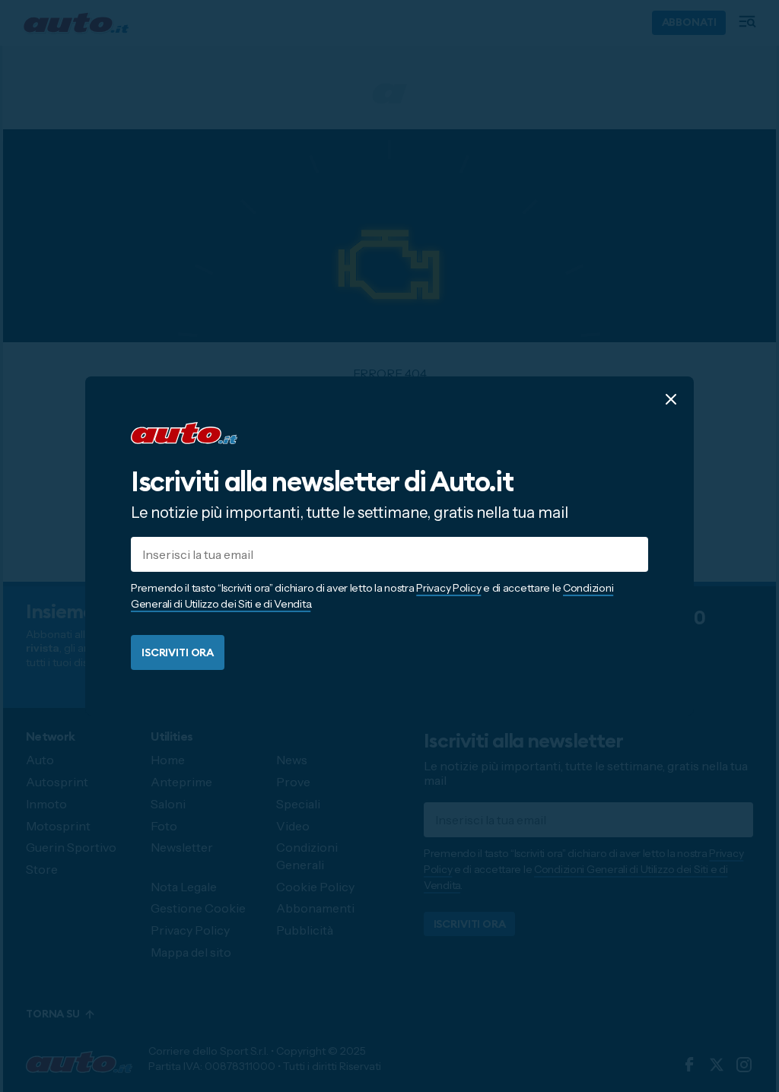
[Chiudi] (671, 399)
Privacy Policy (448, 588)
